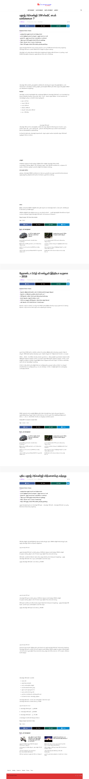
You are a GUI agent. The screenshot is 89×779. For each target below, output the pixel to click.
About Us (9, 770)
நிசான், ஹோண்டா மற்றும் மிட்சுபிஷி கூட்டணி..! (30, 298)
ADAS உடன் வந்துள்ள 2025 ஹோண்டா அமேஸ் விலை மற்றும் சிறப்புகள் (34, 300)
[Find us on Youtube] (81, 775)
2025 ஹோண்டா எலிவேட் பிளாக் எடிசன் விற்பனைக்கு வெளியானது (34, 296)
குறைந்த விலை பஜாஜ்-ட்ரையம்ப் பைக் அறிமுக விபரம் (31, 34)
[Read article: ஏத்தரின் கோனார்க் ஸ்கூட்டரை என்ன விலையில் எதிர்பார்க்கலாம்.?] (48, 739)
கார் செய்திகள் (31, 10)
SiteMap (13, 770)
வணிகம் (56, 10)
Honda (24, 422)
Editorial (23, 770)
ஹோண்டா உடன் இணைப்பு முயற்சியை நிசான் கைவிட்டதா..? (32, 294)
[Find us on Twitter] (77, 775)
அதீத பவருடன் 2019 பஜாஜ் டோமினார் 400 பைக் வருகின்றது (32, 40)
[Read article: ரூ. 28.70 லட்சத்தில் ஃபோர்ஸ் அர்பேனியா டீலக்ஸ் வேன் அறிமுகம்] (23, 235)
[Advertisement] (44, 257)
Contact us (19, 770)
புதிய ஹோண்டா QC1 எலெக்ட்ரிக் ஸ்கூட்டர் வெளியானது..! (32, 302)
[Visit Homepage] (44, 4)
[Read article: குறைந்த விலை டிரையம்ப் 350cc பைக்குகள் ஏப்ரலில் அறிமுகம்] (48, 235)
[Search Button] (81, 10)
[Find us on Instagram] (79, 775)
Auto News (40, 21)
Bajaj (24, 220)
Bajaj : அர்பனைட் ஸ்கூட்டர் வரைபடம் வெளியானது (30, 42)
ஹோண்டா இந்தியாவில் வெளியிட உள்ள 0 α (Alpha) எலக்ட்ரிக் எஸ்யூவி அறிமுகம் (36, 292)
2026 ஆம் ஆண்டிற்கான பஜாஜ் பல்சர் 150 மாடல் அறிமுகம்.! (30, 754)
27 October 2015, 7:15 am (32, 479)
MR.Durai (22, 21)
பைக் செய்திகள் (39, 10)
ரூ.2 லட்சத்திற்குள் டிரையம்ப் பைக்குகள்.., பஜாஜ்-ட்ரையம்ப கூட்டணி (34, 36)
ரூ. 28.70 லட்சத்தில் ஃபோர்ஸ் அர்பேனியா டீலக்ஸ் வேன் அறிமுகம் (34, 235)
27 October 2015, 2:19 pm (32, 21)
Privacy (27, 770)
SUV (28, 422)
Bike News (40, 479)
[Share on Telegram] (68, 26)
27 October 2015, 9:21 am (32, 279)
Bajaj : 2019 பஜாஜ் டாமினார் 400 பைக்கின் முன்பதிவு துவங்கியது (33, 44)
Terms (32, 770)
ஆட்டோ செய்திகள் (48, 10)
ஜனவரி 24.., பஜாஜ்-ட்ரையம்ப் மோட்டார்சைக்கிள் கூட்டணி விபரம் (33, 38)
